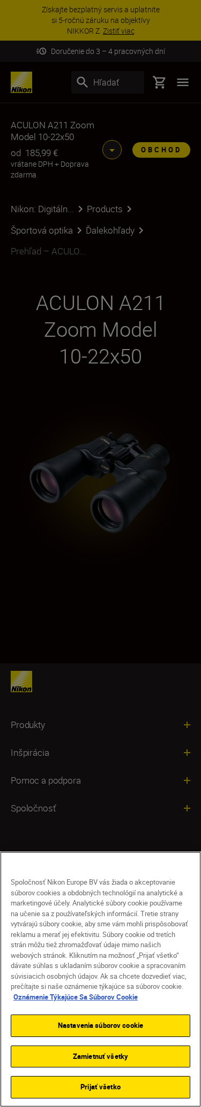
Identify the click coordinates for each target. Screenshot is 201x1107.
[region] (100, 979)
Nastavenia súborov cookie (100, 1025)
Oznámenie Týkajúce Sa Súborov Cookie (75, 997)
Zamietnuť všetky (100, 1056)
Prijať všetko (100, 1086)
